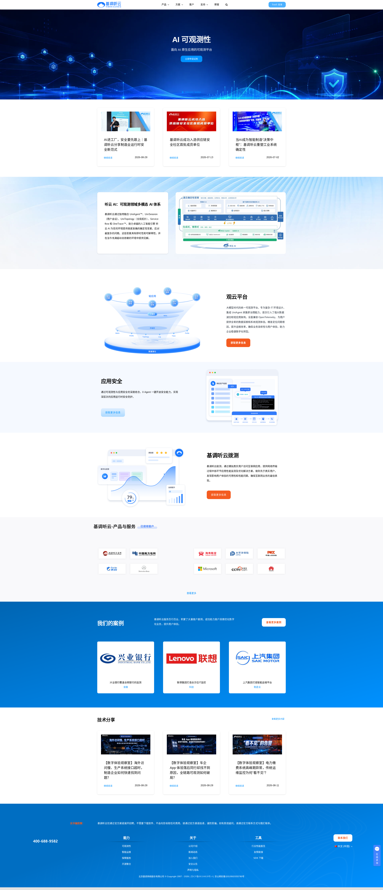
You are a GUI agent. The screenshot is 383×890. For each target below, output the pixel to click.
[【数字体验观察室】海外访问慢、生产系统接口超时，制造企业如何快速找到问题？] (125, 715)
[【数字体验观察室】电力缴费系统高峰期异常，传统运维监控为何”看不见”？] (257, 715)
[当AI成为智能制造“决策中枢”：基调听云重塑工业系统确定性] (257, 114)
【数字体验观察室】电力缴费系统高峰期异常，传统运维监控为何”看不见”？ (256, 746)
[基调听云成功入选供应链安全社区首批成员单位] (191, 114)
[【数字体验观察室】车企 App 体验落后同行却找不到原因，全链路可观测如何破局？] (191, 715)
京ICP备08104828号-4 (202, 855)
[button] (226, 4)
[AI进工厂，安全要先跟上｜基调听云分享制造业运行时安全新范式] (125, 114)
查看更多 (191, 572)
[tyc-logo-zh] (109, 3)
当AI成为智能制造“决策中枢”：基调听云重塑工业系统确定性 (256, 144)
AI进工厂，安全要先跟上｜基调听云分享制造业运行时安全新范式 (125, 144)
